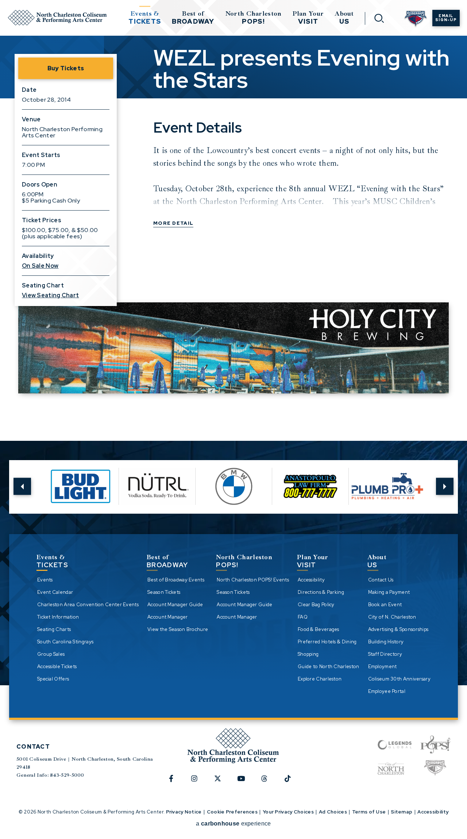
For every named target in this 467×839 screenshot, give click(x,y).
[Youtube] (245, 782)
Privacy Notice (184, 812)
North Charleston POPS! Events (253, 580)
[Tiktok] (292, 782)
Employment (382, 666)
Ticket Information (58, 617)
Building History (386, 642)
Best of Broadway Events (175, 580)
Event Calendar (55, 592)
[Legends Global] (395, 745)
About (344, 17)
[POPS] (435, 745)
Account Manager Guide (175, 604)
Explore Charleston (319, 679)
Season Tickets (163, 592)
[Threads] (268, 782)
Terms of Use (369, 812)
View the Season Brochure (177, 629)
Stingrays (415, 19)
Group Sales (51, 654)
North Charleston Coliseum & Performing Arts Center (57, 17)
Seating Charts (54, 629)
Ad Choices (333, 812)
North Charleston (253, 17)
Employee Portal (387, 691)
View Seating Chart (50, 295)
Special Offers (53, 679)
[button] (22, 486)
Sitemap (401, 812)
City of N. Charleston (392, 617)
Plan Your (308, 17)
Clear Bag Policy (316, 604)
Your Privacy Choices (288, 812)
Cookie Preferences (232, 812)
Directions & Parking (321, 592)
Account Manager (167, 617)
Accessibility (311, 580)
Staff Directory (385, 654)
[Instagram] (198, 782)
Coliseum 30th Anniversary (399, 679)
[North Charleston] (391, 768)
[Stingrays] (435, 768)
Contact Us (381, 580)
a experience (233, 823)
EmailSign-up (446, 17)
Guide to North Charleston (328, 666)
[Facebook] (175, 782)
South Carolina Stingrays (65, 642)
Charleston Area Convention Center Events (88, 604)
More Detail (173, 223)
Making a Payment (389, 592)
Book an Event (385, 604)
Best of (193, 17)
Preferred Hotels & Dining (327, 642)
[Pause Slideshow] (419, 470)
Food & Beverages (318, 629)
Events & (144, 17)
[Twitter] (222, 782)
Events (45, 580)
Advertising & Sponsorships (398, 629)
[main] (233, 209)
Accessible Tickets (57, 666)
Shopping (308, 654)
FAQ (303, 617)
